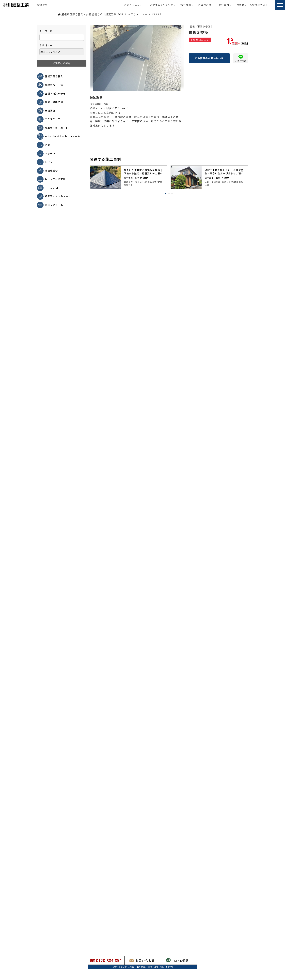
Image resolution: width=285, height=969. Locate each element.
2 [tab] (169, 193)
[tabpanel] (128, 177)
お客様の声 (204, 5)
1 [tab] (165, 193)
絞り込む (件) (61, 63)
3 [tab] (172, 193)
